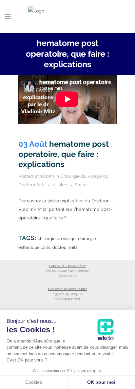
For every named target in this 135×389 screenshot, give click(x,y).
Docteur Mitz (32, 184)
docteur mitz (64, 247)
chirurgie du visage (57, 238)
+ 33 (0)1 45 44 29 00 (68, 294)
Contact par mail (67, 299)
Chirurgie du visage (81, 176)
